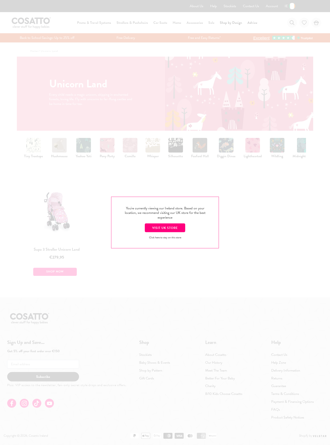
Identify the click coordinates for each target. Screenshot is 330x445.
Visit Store (165, 227)
